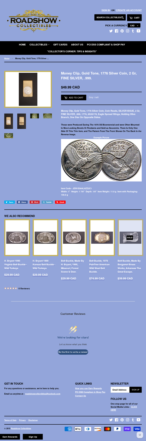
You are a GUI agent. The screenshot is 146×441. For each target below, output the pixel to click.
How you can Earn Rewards (88, 388)
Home (22, 44)
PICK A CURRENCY (116, 25)
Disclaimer (33, 420)
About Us (77, 44)
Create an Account (129, 10)
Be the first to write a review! (73, 352)
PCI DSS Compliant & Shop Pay (106, 44)
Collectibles (39, 44)
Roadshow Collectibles (21, 428)
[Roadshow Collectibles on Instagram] (127, 31)
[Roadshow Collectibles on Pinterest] (122, 31)
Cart (136, 17)
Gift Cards (60, 44)
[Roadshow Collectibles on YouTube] (138, 31)
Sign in (106, 10)
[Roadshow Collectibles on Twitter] (111, 31)
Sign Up (135, 389)
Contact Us (80, 395)
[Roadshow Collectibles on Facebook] (116, 31)
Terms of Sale (10, 420)
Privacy (22, 420)
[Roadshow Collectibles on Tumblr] (133, 31)
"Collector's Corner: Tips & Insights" (72, 51)
